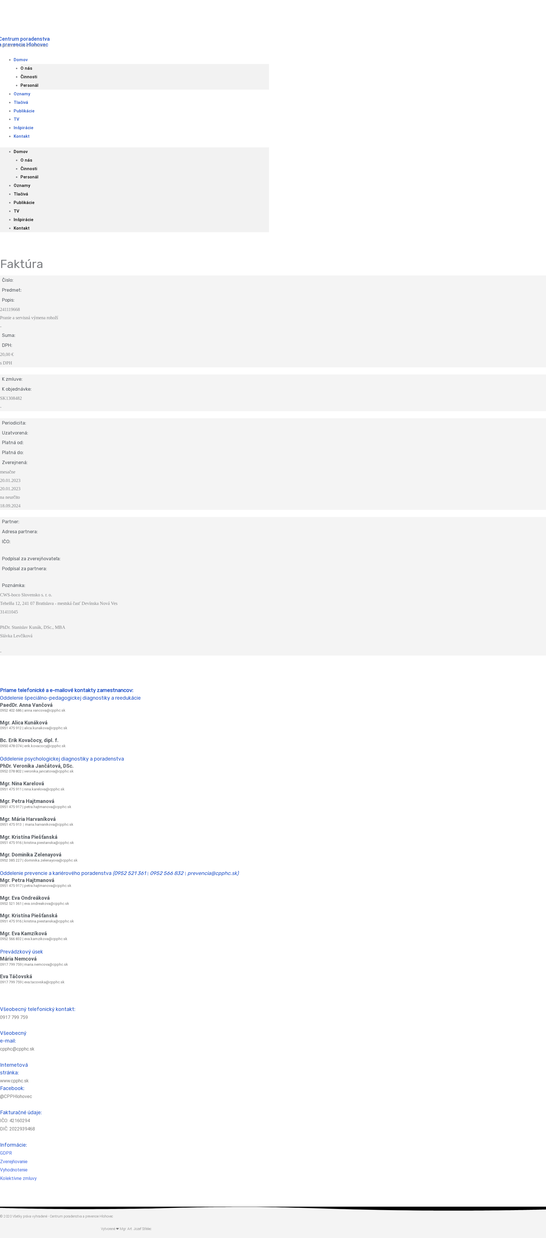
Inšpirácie (23, 219)
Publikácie (24, 111)
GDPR (6, 1153)
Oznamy (22, 185)
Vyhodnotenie (14, 1170)
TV (16, 211)
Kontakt (22, 136)
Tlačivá (21, 194)
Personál (29, 177)
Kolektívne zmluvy (18, 1178)
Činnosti (28, 76)
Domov (21, 59)
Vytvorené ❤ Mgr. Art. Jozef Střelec (126, 1229)
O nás (26, 68)
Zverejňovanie (14, 1161)
